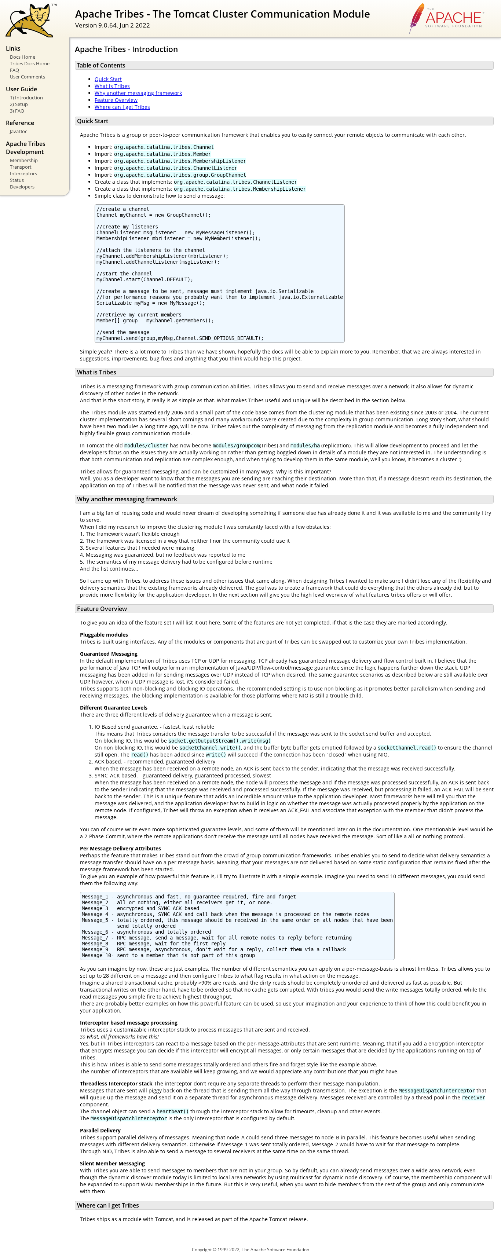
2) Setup (19, 104)
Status (17, 180)
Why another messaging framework (138, 92)
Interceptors (23, 173)
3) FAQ (17, 110)
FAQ (14, 70)
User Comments (27, 76)
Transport (21, 167)
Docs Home (22, 57)
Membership (24, 160)
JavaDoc (18, 131)
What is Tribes (112, 86)
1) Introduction (26, 97)
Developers (22, 186)
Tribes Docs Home (30, 63)
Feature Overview (116, 99)
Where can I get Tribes (122, 106)
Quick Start (108, 79)
